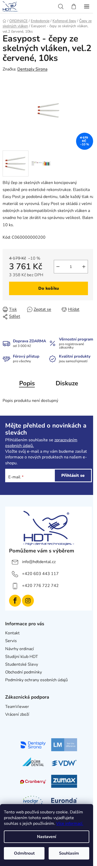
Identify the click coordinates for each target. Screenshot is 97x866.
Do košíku (48, 288)
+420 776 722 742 (40, 585)
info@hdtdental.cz (39, 562)
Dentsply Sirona (32, 69)
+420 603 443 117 (40, 574)
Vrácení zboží (17, 714)
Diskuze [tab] (67, 383)
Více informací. (69, 823)
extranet (13, 722)
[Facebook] (15, 601)
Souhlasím (69, 853)
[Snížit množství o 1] (58, 266)
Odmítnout (24, 853)
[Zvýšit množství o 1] (84, 266)
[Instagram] (28, 601)
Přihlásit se (73, 475)
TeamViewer (17, 706)
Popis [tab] (27, 383)
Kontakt (12, 633)
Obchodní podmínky (23, 672)
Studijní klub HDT (21, 656)
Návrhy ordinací (19, 649)
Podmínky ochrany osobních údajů (36, 680)
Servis (11, 641)
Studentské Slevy (21, 664)
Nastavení (46, 837)
